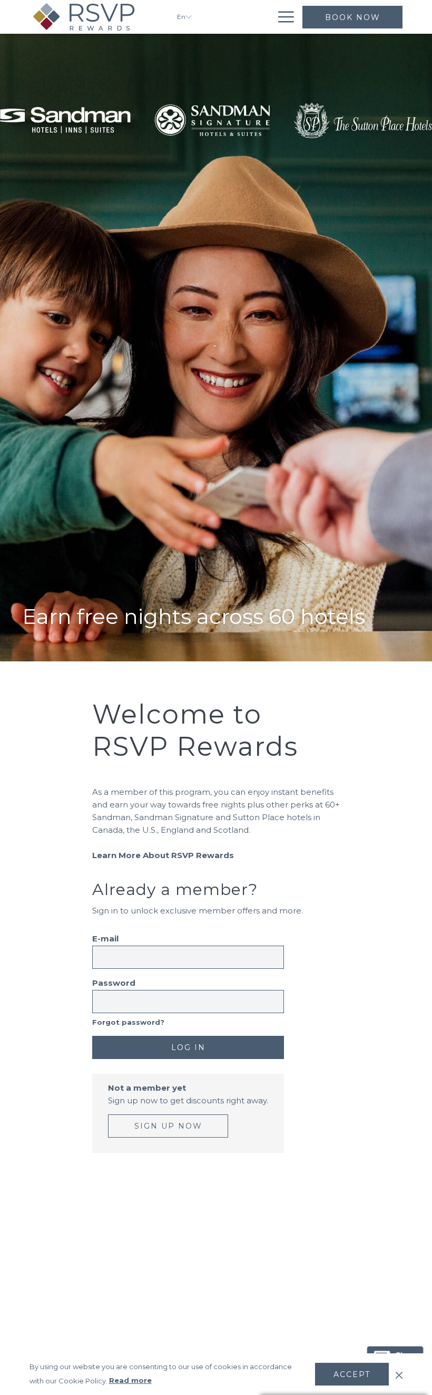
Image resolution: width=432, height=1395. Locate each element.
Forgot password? (128, 1022)
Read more (130, 1380)
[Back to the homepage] (95, 17)
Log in (188, 1047)
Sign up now (168, 1126)
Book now (352, 17)
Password (113, 983)
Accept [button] (351, 1374)
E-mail (105, 939)
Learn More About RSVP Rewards (163, 855)
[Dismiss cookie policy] (399, 1374)
